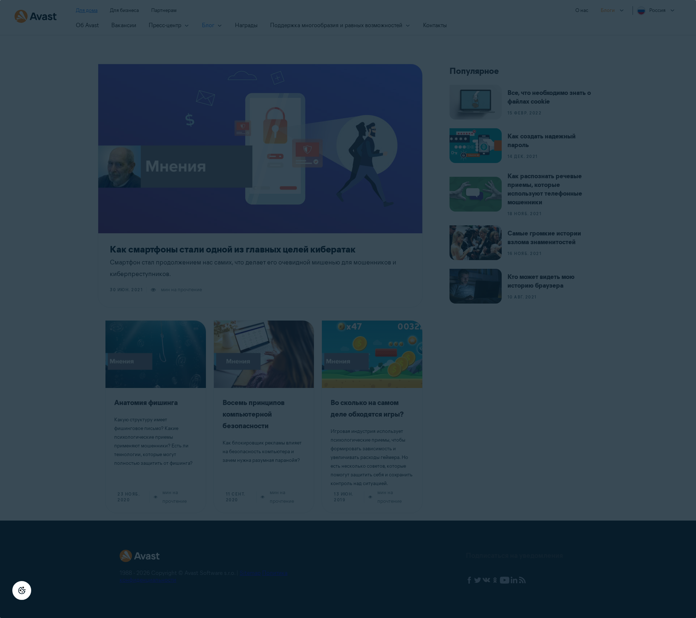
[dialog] (348, 309)
